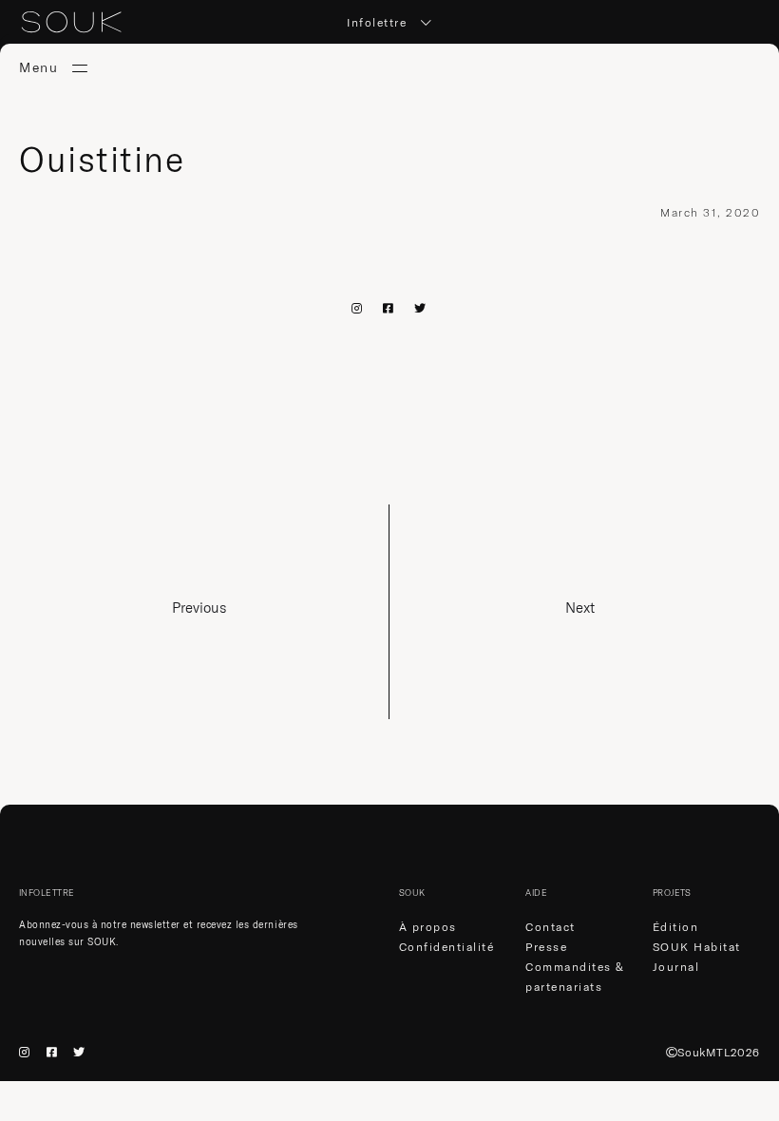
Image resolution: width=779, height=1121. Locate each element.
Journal (676, 967)
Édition (676, 927)
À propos (428, 927)
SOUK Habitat (697, 947)
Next (580, 607)
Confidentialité (447, 947)
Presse (546, 947)
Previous (199, 607)
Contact (550, 927)
